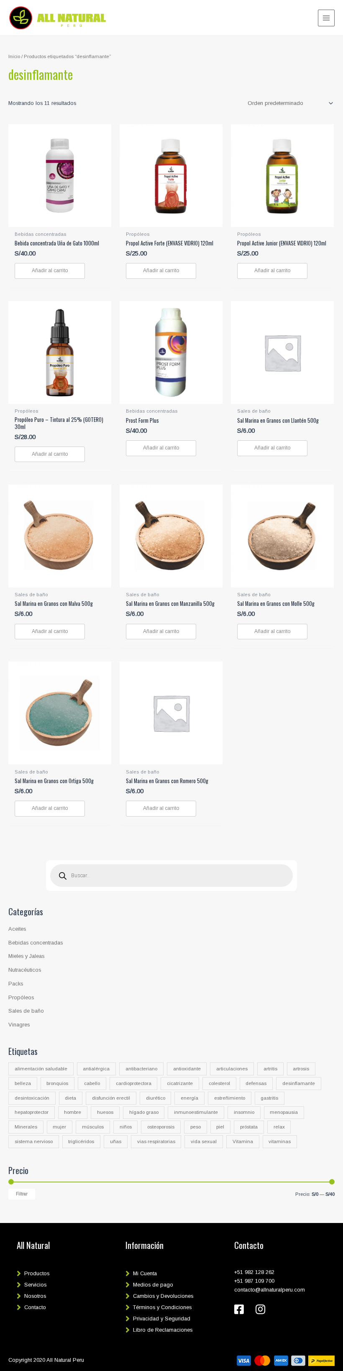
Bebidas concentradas (35, 943)
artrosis (301, 1068)
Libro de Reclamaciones (162, 1330)
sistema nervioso (34, 1141)
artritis (270, 1068)
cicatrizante (180, 1083)
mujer (59, 1126)
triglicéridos (81, 1141)
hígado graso (144, 1112)
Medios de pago (153, 1285)
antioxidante (187, 1068)
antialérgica (96, 1068)
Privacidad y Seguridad (161, 1318)
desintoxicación (32, 1097)
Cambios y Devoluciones (163, 1296)
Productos (36, 1273)
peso (195, 1126)
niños (126, 1126)
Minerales (26, 1126)
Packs (15, 983)
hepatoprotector (32, 1112)
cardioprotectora (133, 1083)
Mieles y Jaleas (26, 956)
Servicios (35, 1285)
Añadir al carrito (50, 270)
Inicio (14, 56)
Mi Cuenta (145, 1273)
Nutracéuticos (24, 970)
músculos (93, 1126)
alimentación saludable (41, 1068)
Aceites (17, 929)
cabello (92, 1083)
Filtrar (22, 1194)
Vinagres (19, 1024)
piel (220, 1126)
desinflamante (298, 1083)
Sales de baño (26, 1011)
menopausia (284, 1112)
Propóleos (21, 997)
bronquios (57, 1083)
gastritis (269, 1097)
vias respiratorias (156, 1141)
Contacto (35, 1307)
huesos (105, 1112)
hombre (72, 1112)
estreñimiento (229, 1097)
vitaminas (280, 1141)
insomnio (244, 1112)
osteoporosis (160, 1126)
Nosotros (35, 1296)
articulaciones (232, 1068)
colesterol (219, 1083)
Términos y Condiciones (162, 1307)
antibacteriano (141, 1068)
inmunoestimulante (196, 1112)
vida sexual (204, 1141)
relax (279, 1126)
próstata (249, 1126)
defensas (256, 1083)
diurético (155, 1097)
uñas (115, 1141)
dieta (70, 1097)
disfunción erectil (111, 1097)
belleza (23, 1083)
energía (189, 1097)
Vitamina (243, 1141)
